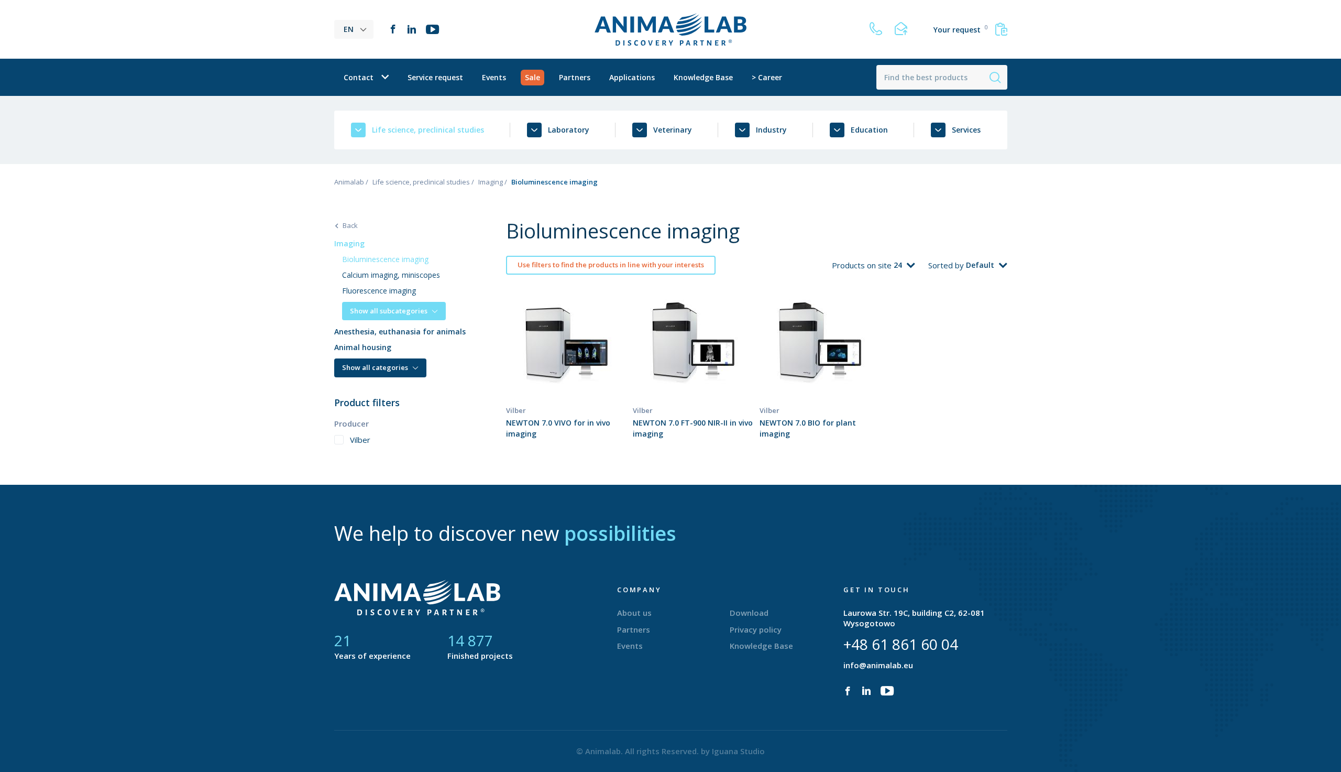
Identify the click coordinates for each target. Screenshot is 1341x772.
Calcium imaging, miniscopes (391, 275)
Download (749, 612)
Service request (435, 77)
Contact (358, 77)
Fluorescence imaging (379, 291)
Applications (632, 77)
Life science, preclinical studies (421, 182)
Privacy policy (756, 629)
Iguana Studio (738, 751)
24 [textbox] (898, 265)
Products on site (863, 265)
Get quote (566, 362)
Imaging (490, 182)
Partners (574, 77)
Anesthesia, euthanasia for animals (400, 331)
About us (634, 612)
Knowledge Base (703, 77)
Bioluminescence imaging (385, 259)
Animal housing (362, 347)
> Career (767, 77)
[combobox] (904, 265)
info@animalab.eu (878, 665)
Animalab (349, 182)
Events (494, 77)
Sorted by (947, 265)
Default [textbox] (980, 265)
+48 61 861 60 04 (900, 644)
